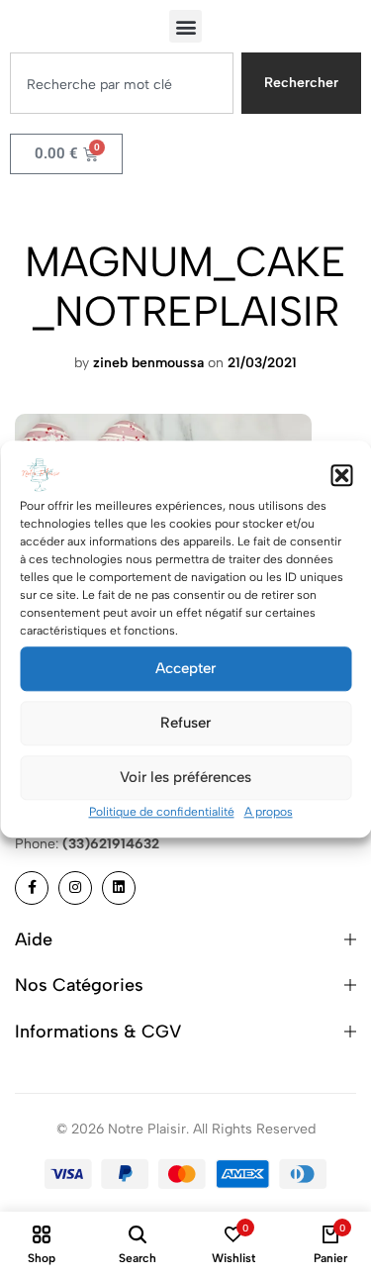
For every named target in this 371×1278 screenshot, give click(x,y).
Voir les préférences (185, 777)
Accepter (185, 668)
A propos (268, 812)
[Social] (31, 888)
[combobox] (121, 83)
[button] (341, 475)
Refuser (185, 723)
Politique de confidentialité (161, 812)
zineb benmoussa (148, 362)
